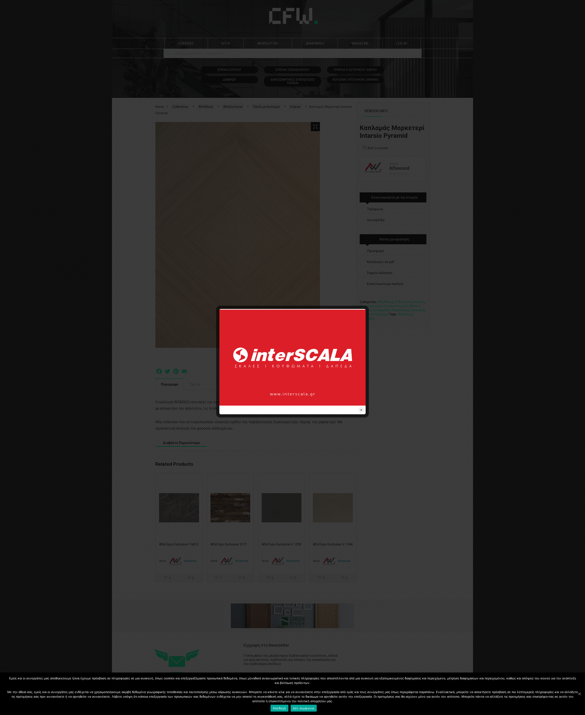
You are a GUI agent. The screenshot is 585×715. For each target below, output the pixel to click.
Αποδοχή (279, 708)
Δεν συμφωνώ (304, 708)
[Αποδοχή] (579, 693)
